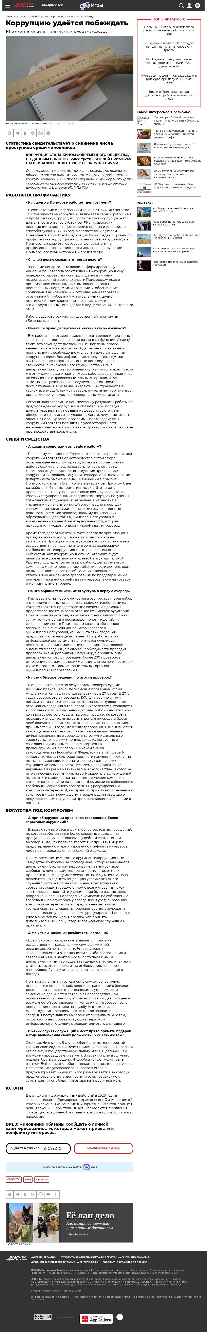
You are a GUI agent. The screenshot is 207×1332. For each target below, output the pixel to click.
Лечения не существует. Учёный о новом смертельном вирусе (175, 146)
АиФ (71, 123)
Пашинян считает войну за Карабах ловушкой (175, 263)
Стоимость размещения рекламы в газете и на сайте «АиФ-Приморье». (106, 1257)
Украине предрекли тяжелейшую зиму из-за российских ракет (174, 250)
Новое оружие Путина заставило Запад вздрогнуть (174, 223)
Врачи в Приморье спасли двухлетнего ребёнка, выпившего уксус (169, 95)
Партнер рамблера (65, 1317)
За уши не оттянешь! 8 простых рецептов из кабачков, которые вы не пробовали (177, 160)
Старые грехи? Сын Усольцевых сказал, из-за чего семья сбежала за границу (176, 120)
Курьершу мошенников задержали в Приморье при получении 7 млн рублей (169, 79)
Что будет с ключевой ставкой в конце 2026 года (173, 210)
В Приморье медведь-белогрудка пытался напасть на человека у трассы (169, 47)
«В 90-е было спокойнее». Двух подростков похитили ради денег (175, 186)
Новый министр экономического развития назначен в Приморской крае (169, 30)
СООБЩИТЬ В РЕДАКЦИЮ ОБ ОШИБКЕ (125, 1262)
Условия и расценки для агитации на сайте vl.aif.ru (64, 1262)
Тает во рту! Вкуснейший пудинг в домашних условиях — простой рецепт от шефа (175, 134)
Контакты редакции (43, 1257)
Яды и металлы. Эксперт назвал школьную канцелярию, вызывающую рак (174, 174)
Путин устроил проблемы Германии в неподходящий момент (176, 236)
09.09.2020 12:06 (15, 16)
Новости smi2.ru (19, 1244)
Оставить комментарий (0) (103, 1148)
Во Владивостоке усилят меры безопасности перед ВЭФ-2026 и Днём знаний (169, 63)
